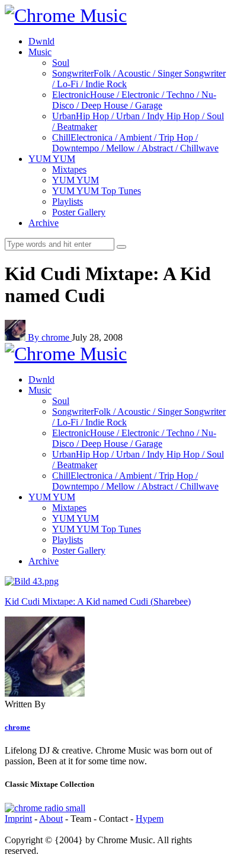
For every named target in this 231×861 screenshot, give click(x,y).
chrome (17, 727)
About (51, 819)
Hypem (149, 819)
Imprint (18, 819)
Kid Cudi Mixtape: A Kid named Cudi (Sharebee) (98, 601)
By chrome (50, 337)
